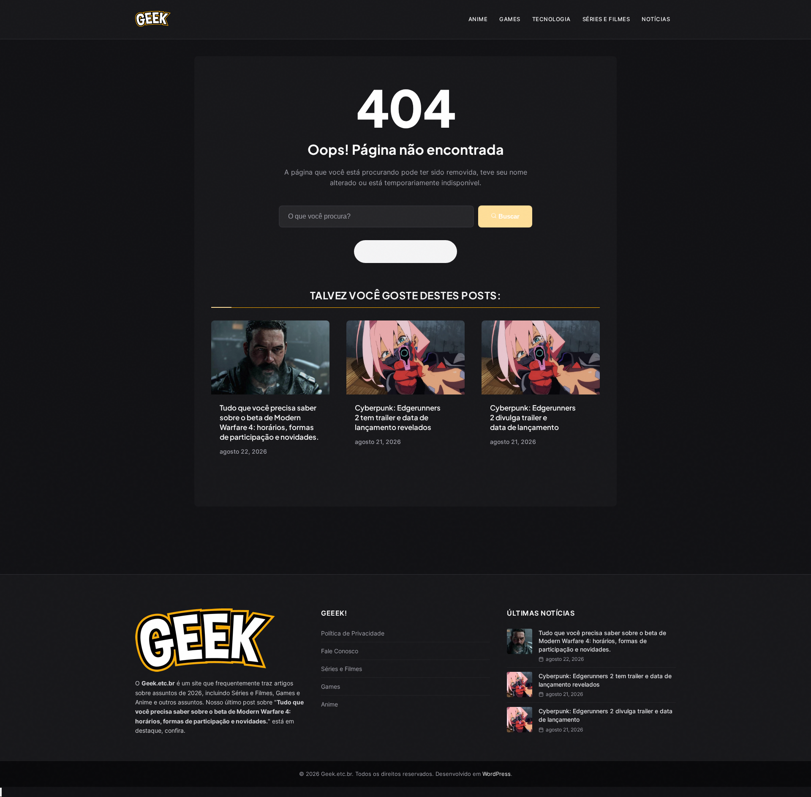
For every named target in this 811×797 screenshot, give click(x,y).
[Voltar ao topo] (1, 792)
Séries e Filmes (606, 19)
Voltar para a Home (408, 251)
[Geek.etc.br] (153, 22)
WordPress (496, 773)
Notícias (656, 19)
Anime (478, 19)
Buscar (508, 216)
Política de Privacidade (352, 633)
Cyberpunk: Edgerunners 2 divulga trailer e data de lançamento (533, 417)
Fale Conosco (339, 651)
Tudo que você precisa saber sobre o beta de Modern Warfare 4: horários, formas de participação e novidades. (269, 422)
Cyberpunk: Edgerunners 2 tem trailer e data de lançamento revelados (398, 417)
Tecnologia (551, 19)
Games (509, 19)
